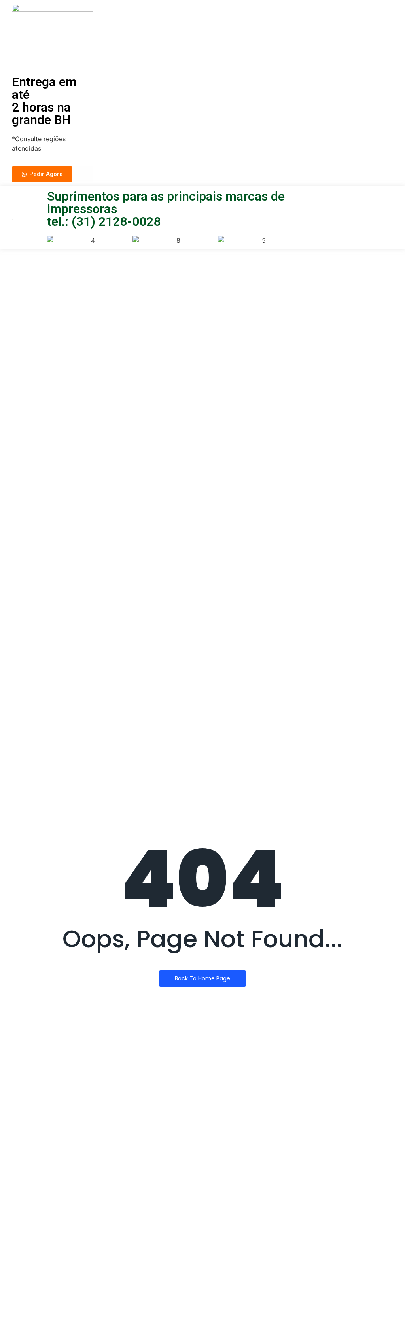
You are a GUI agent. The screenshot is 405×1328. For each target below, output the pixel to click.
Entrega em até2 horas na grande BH (44, 100)
